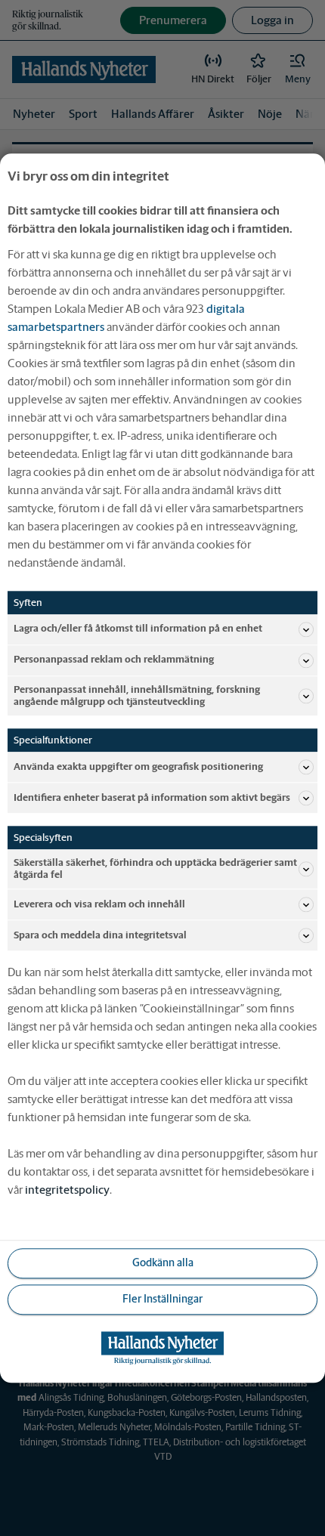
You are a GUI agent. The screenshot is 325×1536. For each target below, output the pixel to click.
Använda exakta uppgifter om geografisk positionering (138, 766)
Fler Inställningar (162, 1299)
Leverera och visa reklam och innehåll (99, 904)
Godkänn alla (162, 1263)
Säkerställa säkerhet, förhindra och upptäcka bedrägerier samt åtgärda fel (155, 868)
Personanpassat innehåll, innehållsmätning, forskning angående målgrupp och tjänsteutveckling (137, 695)
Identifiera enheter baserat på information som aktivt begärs (152, 797)
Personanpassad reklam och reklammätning (114, 660)
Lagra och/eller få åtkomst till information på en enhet (138, 629)
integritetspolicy (67, 1189)
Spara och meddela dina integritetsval (100, 935)
